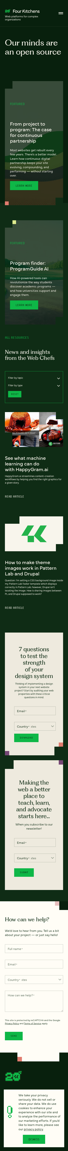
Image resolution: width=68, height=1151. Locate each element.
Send (14, 1035)
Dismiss (34, 1139)
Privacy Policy (12, 1023)
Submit (24, 872)
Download (26, 737)
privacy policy (33, 1129)
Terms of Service (32, 1023)
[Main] (61, 13)
